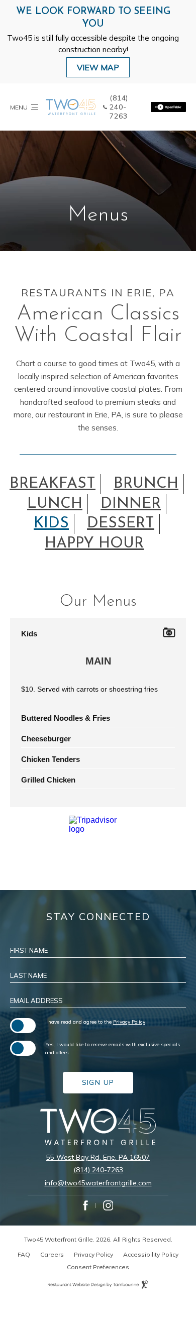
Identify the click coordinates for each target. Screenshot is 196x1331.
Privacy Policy (129, 1021)
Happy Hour (94, 543)
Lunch (54, 504)
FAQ (24, 1254)
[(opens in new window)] (168, 107)
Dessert (120, 523)
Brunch (146, 484)
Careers (52, 1254)
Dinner (131, 504)
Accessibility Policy (150, 1254)
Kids (51, 523)
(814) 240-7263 (98, 1169)
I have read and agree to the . (96, 1021)
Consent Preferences (98, 1267)
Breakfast (52, 484)
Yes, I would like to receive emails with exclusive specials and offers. (112, 1048)
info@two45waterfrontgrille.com (98, 1182)
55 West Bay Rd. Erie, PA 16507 (98, 1157)
